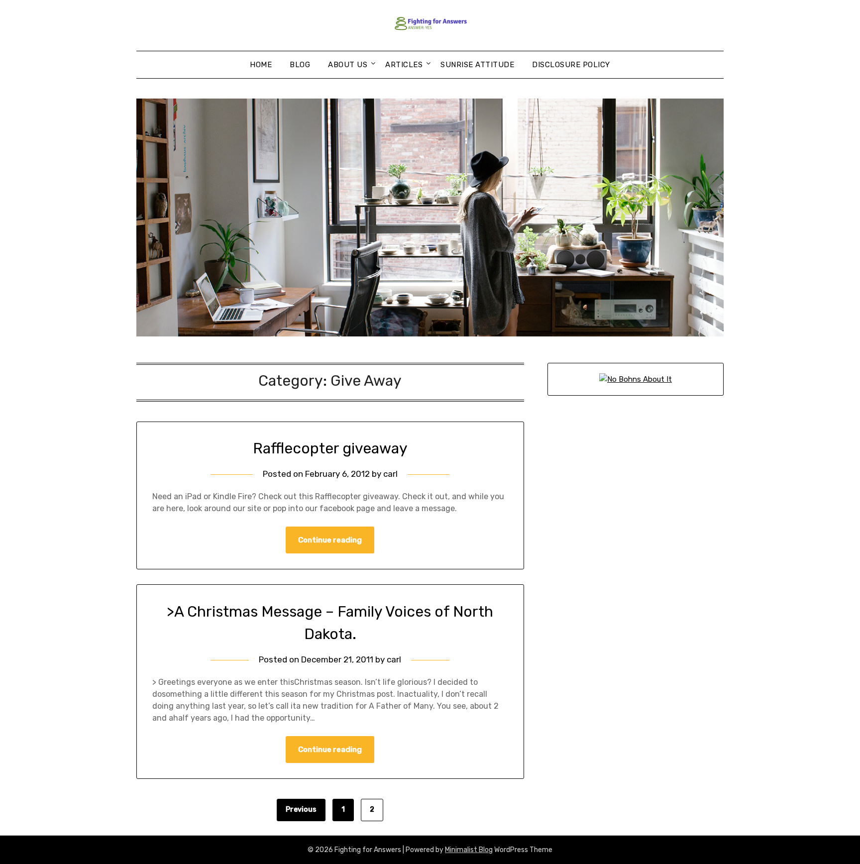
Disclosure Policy (571, 64)
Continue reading (330, 540)
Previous (301, 809)
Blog (300, 64)
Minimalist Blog (469, 850)
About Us (347, 64)
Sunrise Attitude (477, 64)
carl (390, 474)
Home (261, 64)
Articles (404, 64)
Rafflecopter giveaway (330, 448)
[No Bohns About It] (635, 379)
